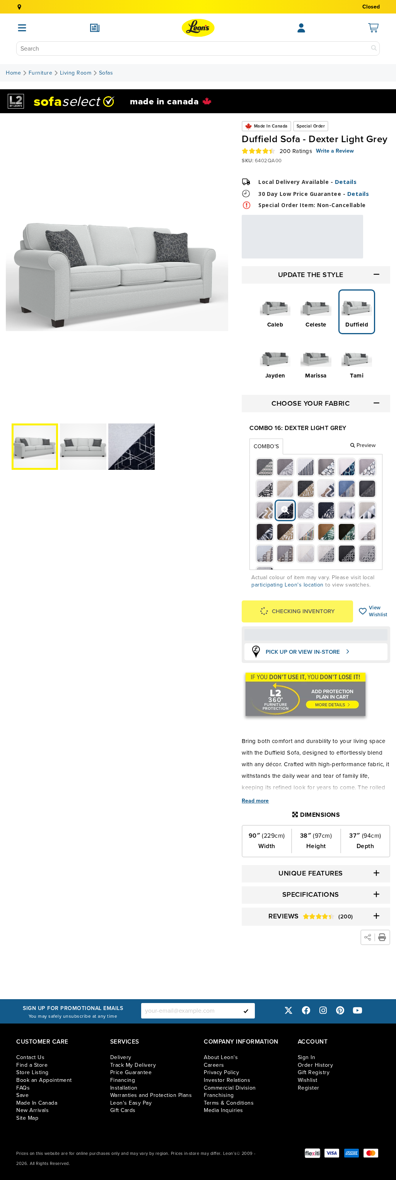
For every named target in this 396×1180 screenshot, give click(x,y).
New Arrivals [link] (32, 1110)
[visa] (332, 1153)
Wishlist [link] (307, 1080)
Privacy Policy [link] (221, 1072)
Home (13, 73)
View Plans (339, 253)
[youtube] (357, 1010)
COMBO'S (266, 446)
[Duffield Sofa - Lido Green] (346, 532)
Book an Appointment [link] (44, 1080)
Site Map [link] (27, 1118)
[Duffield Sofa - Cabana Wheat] (326, 489)
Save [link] (22, 1095)
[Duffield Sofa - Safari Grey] (285, 553)
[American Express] (351, 1153)
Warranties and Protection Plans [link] (151, 1095)
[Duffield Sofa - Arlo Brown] (326, 467)
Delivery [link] (120, 1057)
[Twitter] (288, 1010)
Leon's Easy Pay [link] (131, 1103)
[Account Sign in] (301, 28)
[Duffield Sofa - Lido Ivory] (305, 532)
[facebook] (306, 1010)
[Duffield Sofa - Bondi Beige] (285, 489)
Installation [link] (124, 1088)
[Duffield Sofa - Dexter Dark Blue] (326, 510)
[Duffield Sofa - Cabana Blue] (346, 489)
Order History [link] (315, 1065)
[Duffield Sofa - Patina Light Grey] (305, 467)
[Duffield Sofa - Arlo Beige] (346, 467)
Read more (255, 801)
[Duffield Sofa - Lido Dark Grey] (264, 532)
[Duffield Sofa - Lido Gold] (326, 532)
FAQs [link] (23, 1088)
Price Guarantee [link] (131, 1072)
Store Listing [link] (32, 1072)
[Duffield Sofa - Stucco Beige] (264, 489)
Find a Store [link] (32, 1065)
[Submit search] (374, 48)
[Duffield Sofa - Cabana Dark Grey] (367, 489)
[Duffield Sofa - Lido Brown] (285, 532)
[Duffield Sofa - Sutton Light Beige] (326, 553)
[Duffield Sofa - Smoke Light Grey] (305, 510)
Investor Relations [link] (227, 1080)
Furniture (41, 73)
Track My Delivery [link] (133, 1065)
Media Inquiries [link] (223, 1110)
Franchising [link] (219, 1095)
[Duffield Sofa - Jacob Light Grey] (346, 510)
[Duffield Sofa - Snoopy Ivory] (305, 553)
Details (346, 181)
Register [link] (308, 1088)
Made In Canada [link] (36, 1103)
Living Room (76, 73)
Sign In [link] (307, 1057)
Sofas (106, 73)
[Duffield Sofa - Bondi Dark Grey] (305, 489)
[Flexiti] (312, 1153)
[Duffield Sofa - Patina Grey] (285, 467)
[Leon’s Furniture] (198, 27)
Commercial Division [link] (230, 1088)
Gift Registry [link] (314, 1072)
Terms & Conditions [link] (229, 1103)
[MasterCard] (371, 1153)
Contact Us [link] (30, 1057)
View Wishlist (363, 611)
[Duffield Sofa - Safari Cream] (367, 532)
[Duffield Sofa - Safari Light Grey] (264, 553)
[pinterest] (340, 1010)
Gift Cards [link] (123, 1110)
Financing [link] (122, 1080)
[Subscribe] (246, 1010)
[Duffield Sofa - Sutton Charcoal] (367, 553)
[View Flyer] (95, 27)
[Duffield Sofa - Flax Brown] (367, 467)
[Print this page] (382, 937)
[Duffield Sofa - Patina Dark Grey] (264, 467)
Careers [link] (214, 1065)
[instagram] (323, 1010)
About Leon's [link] (221, 1057)
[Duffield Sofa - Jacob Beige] (367, 510)
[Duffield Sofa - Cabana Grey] (264, 510)
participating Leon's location (287, 585)
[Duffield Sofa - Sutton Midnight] (346, 553)
